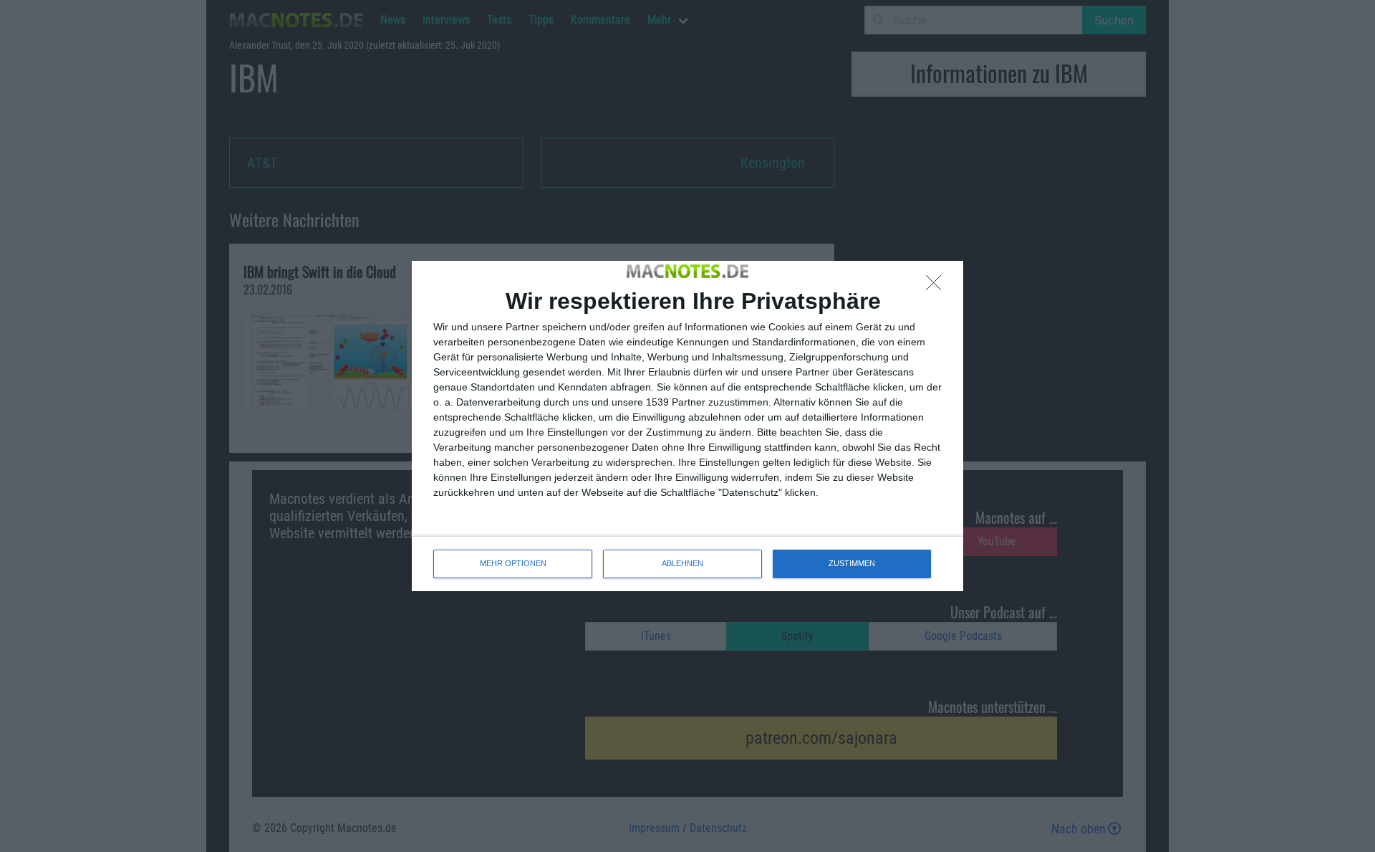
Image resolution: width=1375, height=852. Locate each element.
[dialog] (687, 425)
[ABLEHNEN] (937, 286)
